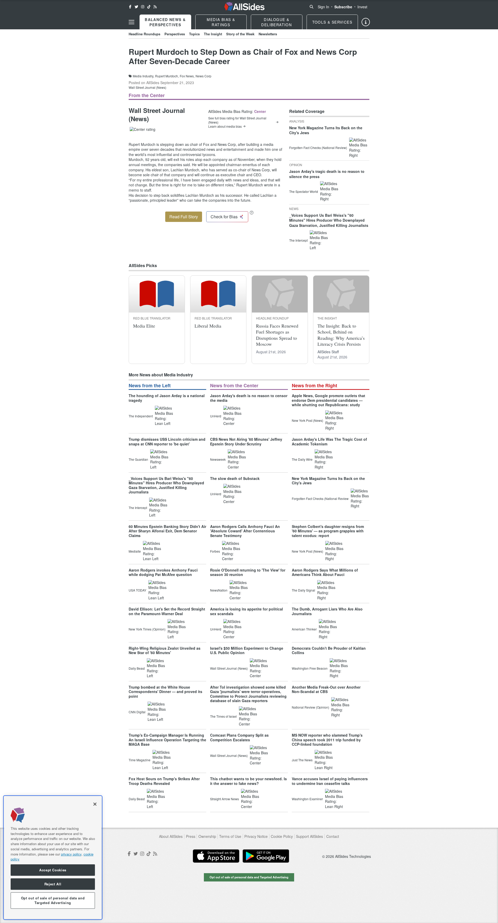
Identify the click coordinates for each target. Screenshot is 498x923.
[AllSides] (244, 6)
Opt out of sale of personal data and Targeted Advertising (249, 877)
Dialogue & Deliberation (276, 22)
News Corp (203, 76)
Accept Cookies (52, 869)
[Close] (95, 804)
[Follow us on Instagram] (143, 6)
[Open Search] (311, 7)
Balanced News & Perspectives (165, 22)
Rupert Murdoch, (167, 76)
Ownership (207, 836)
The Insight (213, 33)
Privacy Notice (256, 836)
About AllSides (171, 836)
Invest (362, 6)
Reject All (52, 883)
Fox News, (187, 76)
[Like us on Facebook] (130, 6)
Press (190, 836)
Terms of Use (230, 836)
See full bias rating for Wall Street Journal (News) (237, 120)
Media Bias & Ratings (221, 22)
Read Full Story (183, 217)
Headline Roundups (144, 33)
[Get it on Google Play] (266, 856)
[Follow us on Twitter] (136, 6)
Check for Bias (224, 217)
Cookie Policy (282, 836)
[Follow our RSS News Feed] (155, 6)
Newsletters (268, 33)
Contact (332, 836)
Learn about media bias (225, 126)
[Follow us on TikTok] (149, 6)
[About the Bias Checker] (251, 212)
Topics (194, 33)
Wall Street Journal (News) (147, 87)
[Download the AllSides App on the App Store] (216, 856)
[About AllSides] (365, 22)
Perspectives (174, 33)
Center (260, 111)
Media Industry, (143, 76)
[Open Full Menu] (131, 22)
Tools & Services (332, 22)
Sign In (323, 6)
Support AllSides (309, 836)
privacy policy (71, 853)
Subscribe (343, 6)
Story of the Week (240, 33)
